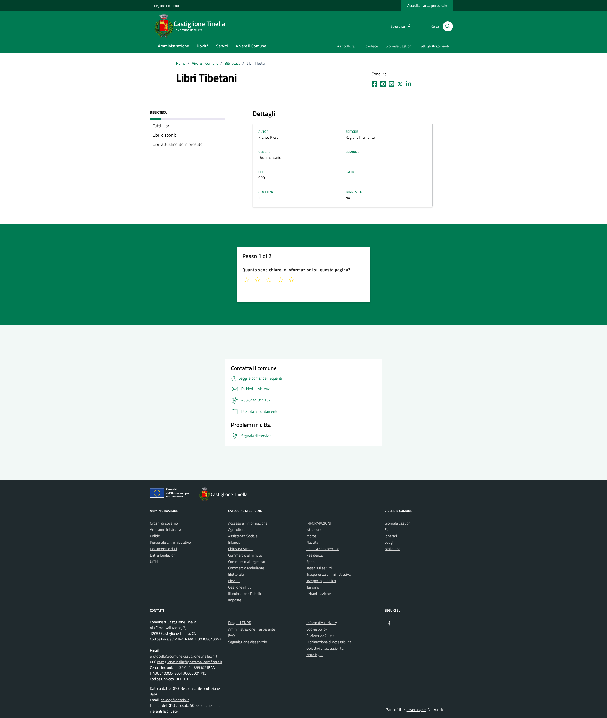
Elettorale (236, 574)
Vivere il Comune (251, 46)
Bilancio (234, 542)
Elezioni (234, 581)
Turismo (312, 587)
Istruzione (314, 530)
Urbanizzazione (318, 594)
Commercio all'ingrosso (246, 562)
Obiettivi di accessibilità (324, 648)
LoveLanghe (416, 710)
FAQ (231, 636)
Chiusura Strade (240, 549)
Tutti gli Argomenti (434, 46)
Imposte (234, 600)
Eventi (390, 530)
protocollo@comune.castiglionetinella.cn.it (183, 656)
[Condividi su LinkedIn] (408, 83)
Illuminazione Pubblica (246, 594)
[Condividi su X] (400, 83)
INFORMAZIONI (318, 523)
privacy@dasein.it (174, 700)
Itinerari (391, 536)
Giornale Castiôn (399, 46)
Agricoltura (345, 46)
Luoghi (390, 542)
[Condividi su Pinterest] (383, 83)
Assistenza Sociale (243, 536)
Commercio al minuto (245, 555)
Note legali (314, 655)
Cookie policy (316, 629)
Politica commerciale (322, 549)
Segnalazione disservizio (247, 642)
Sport (310, 562)
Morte (311, 536)
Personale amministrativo (170, 542)
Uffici (154, 562)
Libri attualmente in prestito (177, 144)
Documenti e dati (163, 549)
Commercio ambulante (246, 568)
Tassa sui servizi (319, 568)
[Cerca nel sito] (448, 26)
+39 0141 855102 (192, 668)
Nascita (312, 542)
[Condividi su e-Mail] (391, 83)
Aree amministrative (166, 530)
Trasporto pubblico (321, 581)
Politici (155, 536)
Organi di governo (164, 523)
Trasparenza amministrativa (328, 574)
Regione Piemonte (167, 5)
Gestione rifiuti (240, 587)
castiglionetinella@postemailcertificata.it (189, 662)
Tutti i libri (161, 126)
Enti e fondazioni (163, 555)
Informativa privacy (321, 623)
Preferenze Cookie (320, 636)
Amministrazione (173, 46)
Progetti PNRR (239, 623)
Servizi (222, 46)
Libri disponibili (166, 135)
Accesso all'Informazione (247, 523)
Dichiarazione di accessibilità (328, 642)
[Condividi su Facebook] (374, 83)
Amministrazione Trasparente (251, 629)
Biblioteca (370, 46)
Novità (202, 46)
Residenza (314, 555)
